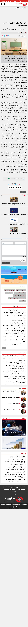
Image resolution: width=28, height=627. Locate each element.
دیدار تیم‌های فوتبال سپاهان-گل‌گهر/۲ (18, 320)
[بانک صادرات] (14, 270)
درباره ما (16, 487)
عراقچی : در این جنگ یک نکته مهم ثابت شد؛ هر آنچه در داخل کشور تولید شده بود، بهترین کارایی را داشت (14, 313)
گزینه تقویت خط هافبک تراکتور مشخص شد (16, 309)
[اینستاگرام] (5, 1)
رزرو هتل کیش (9, 293)
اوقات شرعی (6, 489)
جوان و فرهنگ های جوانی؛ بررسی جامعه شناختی (16, 472)
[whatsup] (6, 36)
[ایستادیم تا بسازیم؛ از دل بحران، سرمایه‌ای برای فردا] (23, 392)
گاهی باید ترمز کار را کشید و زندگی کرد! (17, 464)
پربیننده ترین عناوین (21, 306)
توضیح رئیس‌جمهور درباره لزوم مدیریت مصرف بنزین (15, 328)
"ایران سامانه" (11, 508)
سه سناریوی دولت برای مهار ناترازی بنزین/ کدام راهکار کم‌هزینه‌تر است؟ (15, 462)
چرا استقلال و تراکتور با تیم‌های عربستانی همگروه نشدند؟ (14, 474)
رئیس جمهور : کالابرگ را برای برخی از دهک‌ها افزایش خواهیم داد (15, 316)
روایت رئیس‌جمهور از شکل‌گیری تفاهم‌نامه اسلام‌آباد (15, 344)
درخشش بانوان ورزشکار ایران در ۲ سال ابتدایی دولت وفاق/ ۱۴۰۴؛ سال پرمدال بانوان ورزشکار (13, 372)
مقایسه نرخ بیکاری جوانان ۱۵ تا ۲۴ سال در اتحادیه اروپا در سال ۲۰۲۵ (14, 476)
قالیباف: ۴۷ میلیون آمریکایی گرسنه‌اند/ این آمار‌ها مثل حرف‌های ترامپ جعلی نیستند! (15, 382)
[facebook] (2, 36)
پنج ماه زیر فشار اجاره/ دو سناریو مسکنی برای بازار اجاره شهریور (14, 340)
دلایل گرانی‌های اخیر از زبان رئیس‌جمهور (17, 324)
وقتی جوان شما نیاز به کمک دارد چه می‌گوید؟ (16, 468)
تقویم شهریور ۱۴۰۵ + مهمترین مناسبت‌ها (17, 466)
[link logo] (21, 4)
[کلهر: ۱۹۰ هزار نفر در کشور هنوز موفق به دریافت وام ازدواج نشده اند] (14, 199)
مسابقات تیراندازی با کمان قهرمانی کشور (17, 310)
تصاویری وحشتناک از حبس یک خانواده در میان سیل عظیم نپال (14, 337)
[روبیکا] (10, 1)
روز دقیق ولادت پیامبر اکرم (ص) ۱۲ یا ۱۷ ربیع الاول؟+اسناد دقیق (14, 378)
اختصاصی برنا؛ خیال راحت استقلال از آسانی (17, 368)
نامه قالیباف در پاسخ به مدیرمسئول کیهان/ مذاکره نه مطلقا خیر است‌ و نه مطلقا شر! (13, 362)
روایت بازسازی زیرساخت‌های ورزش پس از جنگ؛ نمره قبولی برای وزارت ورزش (14, 359)
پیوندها (11, 487)
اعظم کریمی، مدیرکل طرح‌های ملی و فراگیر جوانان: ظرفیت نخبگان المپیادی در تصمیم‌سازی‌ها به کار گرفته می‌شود (14, 375)
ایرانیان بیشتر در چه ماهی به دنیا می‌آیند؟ (17, 458)
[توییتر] (8, 1)
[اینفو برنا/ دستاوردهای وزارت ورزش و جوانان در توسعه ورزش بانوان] (14, 428)
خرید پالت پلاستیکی (20, 290)
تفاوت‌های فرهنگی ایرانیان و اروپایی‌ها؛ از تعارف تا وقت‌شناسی (15, 470)
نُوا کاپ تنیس (22, 318)
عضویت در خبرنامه (21, 489)
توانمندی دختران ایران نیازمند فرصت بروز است (16, 481)
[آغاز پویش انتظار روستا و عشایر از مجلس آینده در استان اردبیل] (14, 210)
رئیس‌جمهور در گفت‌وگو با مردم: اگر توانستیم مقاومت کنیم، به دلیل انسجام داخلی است (14, 334)
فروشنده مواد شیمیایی (20, 293)
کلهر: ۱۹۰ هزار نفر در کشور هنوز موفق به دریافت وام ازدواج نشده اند (13, 204)
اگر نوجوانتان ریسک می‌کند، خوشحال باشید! (16, 459)
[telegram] (4, 36)
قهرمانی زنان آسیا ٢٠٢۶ (20, 343)
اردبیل (19, 32)
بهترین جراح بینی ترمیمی (19, 295)
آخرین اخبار (14, 306)
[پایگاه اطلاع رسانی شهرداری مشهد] (14, 279)
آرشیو (4, 347)
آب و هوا (13, 489)
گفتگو (20, 388)
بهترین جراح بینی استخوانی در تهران (17, 298)
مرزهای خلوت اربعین (9, 290)
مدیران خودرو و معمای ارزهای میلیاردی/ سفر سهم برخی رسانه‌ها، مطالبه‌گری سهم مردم (14, 366)
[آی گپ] (1, 1)
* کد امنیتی (24, 256)
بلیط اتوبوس (22, 301)
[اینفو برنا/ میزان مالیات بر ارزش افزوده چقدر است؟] (14, 445)
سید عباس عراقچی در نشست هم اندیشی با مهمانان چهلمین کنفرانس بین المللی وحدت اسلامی (15, 331)
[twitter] (8, 36)
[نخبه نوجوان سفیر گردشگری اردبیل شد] (14, 229)
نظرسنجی (14, 491)
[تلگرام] (6, 1)
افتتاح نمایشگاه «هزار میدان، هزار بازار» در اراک (16, 322)
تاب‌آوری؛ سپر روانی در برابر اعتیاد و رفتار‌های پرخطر (15, 479)
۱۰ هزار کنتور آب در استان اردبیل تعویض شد (17, 224)
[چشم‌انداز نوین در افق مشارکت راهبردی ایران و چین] (23, 399)
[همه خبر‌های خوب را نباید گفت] (23, 405)
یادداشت (24, 388)
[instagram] (4, 418)
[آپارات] (3, 1)
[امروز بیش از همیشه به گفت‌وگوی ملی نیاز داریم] (23, 411)
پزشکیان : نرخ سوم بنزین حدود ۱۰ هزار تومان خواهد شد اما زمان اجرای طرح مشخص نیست (14, 326)
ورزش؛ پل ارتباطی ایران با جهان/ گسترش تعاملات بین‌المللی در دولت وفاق (13, 356)
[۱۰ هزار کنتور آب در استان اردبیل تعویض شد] (14, 220)
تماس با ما (22, 487)
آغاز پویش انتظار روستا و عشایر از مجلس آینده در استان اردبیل (13, 214)
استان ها (23, 32)
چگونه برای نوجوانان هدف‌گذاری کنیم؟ (17, 456)
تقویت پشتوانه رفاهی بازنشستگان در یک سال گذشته (15, 370)
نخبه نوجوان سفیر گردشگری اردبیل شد (18, 233)
